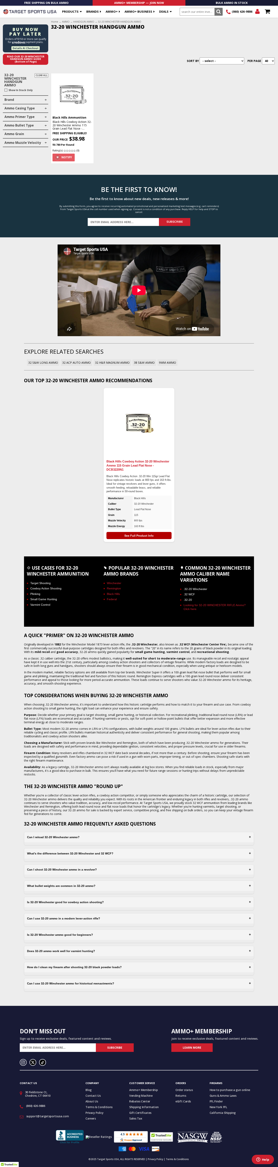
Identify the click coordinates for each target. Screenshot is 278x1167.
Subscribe (174, 222)
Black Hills (113, 594)
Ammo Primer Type (19, 117)
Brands (92, 11)
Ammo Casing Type (19, 108)
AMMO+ (112, 11)
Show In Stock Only (21, 90)
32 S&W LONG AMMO (43, 362)
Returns (180, 1096)
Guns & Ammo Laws (223, 1096)
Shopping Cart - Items (267, 12)
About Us (91, 1101)
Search (218, 12)
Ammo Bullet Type (19, 125)
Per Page (254, 61)
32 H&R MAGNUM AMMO (112, 362)
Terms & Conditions (99, 1107)
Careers (90, 1118)
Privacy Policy (94, 1113)
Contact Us (93, 1096)
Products (70, 11)
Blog (88, 1090)
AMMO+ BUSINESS (138, 11)
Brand (9, 100)
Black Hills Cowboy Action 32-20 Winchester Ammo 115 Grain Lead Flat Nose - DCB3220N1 (137, 465)
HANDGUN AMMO (83, 22)
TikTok (42, 1062)
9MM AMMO (167, 362)
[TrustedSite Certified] (161, 1137)
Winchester (114, 583)
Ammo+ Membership (143, 1090)
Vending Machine (141, 1096)
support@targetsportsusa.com (47, 1116)
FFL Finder (216, 1101)
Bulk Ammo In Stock (232, 3)
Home (54, 22)
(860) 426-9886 (242, 11)
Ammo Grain (14, 134)
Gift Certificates (140, 1113)
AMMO (66, 22)
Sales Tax (135, 1118)
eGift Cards (183, 1101)
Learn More (192, 1047)
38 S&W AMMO (144, 362)
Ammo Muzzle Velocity (22, 143)
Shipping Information (144, 1107)
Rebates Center (139, 1101)
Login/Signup (257, 12)
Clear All (41, 75)
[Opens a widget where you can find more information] (263, 1160)
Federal (112, 599)
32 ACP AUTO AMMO (76, 362)
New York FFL (218, 1107)
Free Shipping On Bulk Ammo (46, 3)
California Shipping (223, 1113)
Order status (184, 1090)
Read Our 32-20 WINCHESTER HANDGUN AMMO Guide (25, 59)
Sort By (193, 61)
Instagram (23, 1062)
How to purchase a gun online (230, 1090)
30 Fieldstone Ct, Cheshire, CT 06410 (37, 1094)
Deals (164, 11)
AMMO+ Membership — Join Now (139, 3)
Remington (114, 588)
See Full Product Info (139, 535)
